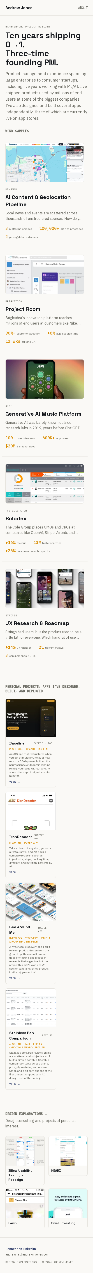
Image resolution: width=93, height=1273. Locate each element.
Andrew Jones (19, 7)
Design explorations (21, 1262)
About (83, 8)
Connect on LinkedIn (20, 1249)
